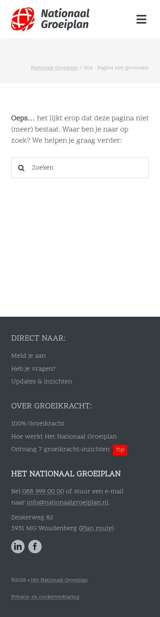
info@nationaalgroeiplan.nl (67, 502)
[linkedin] (18, 546)
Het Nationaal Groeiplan (59, 580)
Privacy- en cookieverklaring (45, 597)
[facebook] (35, 546)
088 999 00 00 (43, 491)
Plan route (96, 528)
